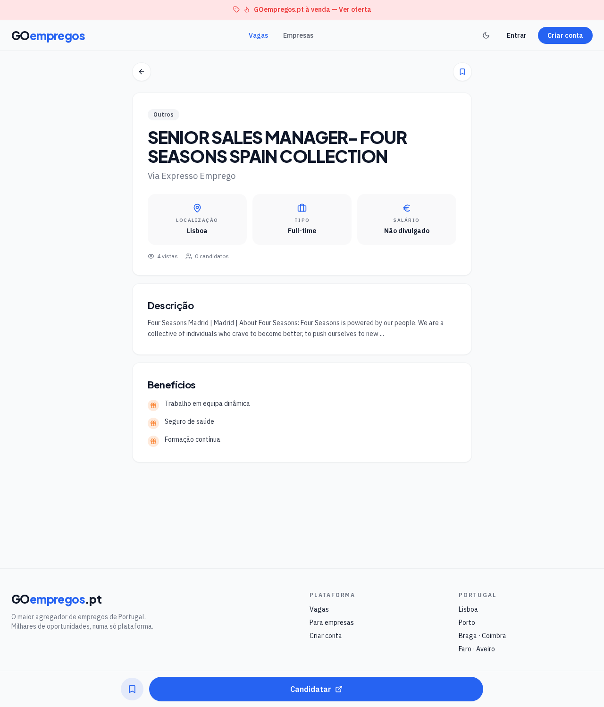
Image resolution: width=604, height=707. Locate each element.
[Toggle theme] (486, 35)
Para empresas (332, 622)
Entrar (517, 35)
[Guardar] (462, 71)
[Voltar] (141, 71)
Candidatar (310, 689)
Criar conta (565, 35)
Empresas (298, 35)
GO (48, 35)
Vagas (258, 35)
